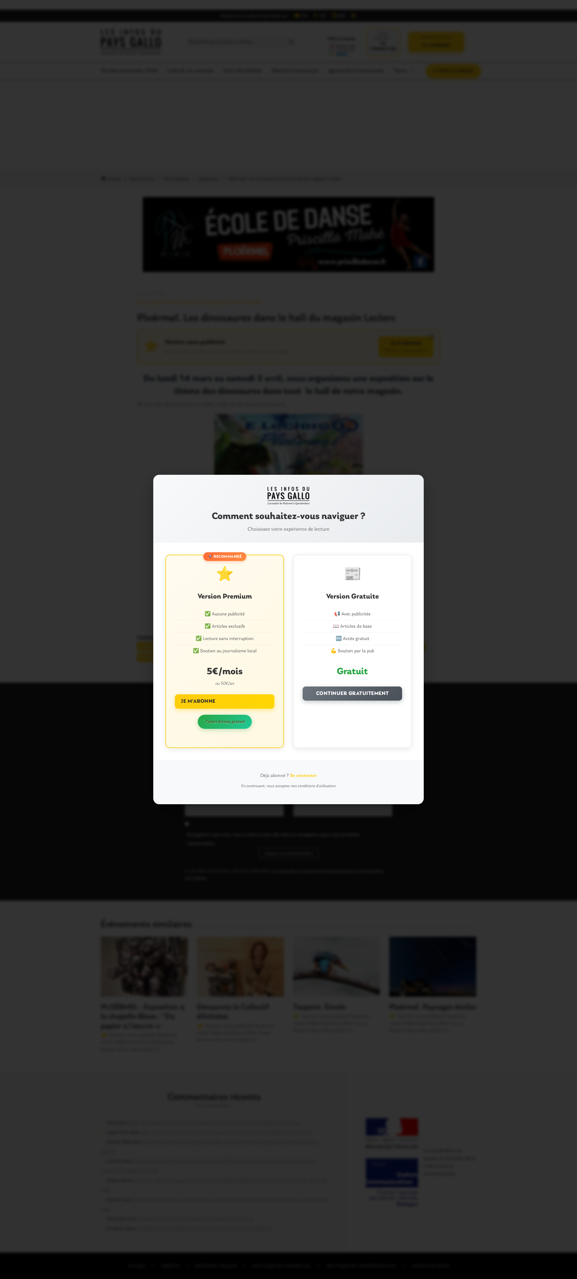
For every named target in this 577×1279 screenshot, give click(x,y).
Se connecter (303, 775)
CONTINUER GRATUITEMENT (352, 693)
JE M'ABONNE (198, 701)
